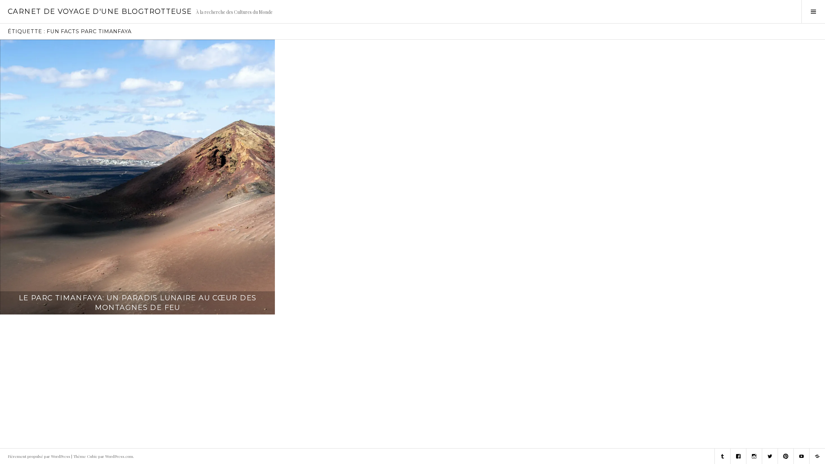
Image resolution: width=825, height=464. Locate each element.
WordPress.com (119, 456)
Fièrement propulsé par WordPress (39, 456)
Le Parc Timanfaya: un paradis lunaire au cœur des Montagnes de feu (137, 303)
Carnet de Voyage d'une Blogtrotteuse (100, 11)
